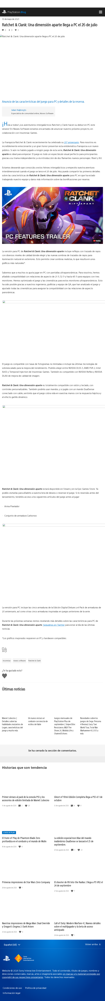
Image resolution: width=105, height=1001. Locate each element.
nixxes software (19, 661)
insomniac (7, 661)
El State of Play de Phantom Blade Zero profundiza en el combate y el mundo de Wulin (24, 839)
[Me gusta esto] (26, 805)
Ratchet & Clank (34, 661)
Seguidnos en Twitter (54, 624)
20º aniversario (71, 142)
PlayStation (17, 12)
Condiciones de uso (12, 987)
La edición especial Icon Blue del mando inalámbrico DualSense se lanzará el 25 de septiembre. (73, 841)
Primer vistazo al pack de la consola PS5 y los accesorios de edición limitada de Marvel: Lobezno (25, 798)
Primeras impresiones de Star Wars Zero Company (26, 882)
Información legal (11, 993)
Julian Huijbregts (18, 110)
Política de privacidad (35, 987)
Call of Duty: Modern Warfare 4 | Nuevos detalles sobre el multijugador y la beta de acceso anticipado (77, 926)
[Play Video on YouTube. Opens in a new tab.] (97, 241)
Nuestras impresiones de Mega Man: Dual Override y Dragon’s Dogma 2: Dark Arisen (26, 925)
